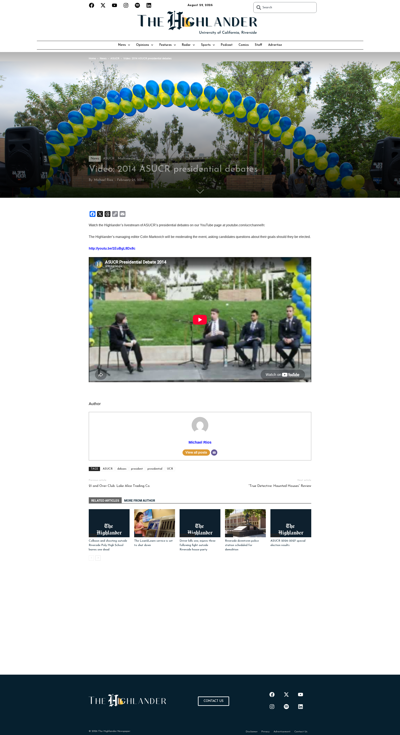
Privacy (265, 731)
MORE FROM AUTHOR (139, 500)
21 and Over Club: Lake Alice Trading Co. (119, 486)
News (122, 45)
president (137, 468)
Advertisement (282, 731)
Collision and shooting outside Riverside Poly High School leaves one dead (108, 545)
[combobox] (285, 7)
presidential (155, 468)
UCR (170, 468)
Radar (186, 45)
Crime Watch (187, 535)
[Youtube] (114, 5)
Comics (244, 45)
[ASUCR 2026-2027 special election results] (290, 523)
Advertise (275, 45)
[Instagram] (126, 5)
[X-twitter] (103, 5)
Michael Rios (103, 180)
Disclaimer (252, 731)
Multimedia (126, 158)
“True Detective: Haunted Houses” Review (280, 486)
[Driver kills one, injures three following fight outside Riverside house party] (200, 523)
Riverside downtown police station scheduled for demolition (242, 545)
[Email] (214, 452)
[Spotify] (137, 5)
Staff (258, 45)
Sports (206, 45)
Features (165, 45)
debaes (121, 468)
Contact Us (300, 731)
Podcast (226, 45)
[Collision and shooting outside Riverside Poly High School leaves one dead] (109, 523)
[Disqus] (200, 623)
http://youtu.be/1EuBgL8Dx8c (112, 248)
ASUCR (108, 158)
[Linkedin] (149, 5)
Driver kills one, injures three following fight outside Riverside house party (197, 545)
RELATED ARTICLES (105, 500)
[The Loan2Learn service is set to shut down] (154, 523)
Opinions (142, 45)
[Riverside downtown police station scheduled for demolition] (245, 523)
